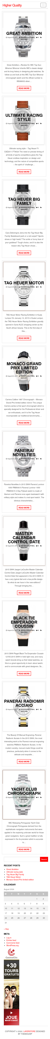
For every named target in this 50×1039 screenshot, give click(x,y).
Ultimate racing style (24, 117)
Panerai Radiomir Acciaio (24, 703)
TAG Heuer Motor (24, 283)
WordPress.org (12, 945)
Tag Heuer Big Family (24, 201)
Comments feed (12, 942)
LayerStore (29, 1031)
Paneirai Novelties (24, 452)
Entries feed (11, 940)
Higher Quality (12, 5)
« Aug (6, 929)
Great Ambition (24, 33)
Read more (24, 88)
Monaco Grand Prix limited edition (24, 368)
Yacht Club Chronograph (24, 791)
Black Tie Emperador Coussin (24, 622)
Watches (24, 39)
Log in (8, 937)
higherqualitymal (28, 37)
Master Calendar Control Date (24, 537)
